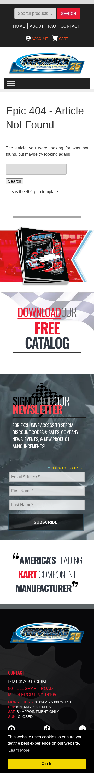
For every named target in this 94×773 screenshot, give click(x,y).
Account (39, 39)
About (37, 26)
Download (39, 311)
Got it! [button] (47, 764)
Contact (70, 26)
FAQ (52, 26)
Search (68, 14)
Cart (63, 39)
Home (19, 26)
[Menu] (11, 83)
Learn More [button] (19, 750)
